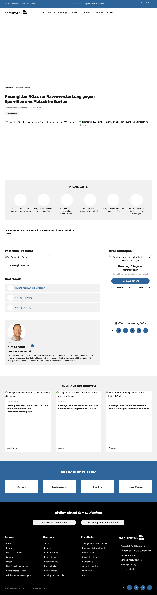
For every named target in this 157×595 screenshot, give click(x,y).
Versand (10, 561)
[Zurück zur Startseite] (16, 12)
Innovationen (50, 557)
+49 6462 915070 (130, 281)
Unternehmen (50, 570)
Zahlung (10, 557)
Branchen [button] (88, 12)
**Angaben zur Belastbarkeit (95, 543)
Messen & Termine (14, 552)
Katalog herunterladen (54, 575)
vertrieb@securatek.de (95, 3)
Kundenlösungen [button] (61, 12)
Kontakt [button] (110, 12)
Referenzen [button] (99, 12)
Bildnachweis (88, 561)
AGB (84, 575)
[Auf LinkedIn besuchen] (32, 345)
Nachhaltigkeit (51, 566)
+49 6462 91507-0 (79, 3)
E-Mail (140, 287)
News (8, 543)
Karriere (47, 548)
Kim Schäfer (37, 108)
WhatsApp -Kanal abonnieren (103, 522)
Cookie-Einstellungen (92, 557)
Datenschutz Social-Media (94, 548)
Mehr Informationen (78, 64)
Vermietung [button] (76, 12)
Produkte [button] (47, 12)
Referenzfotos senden (16, 570)
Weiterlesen (12, 113)
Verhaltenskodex (90, 566)
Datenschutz (88, 552)
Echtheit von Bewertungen (18, 575)
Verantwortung (51, 561)
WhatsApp (120, 287)
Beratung (10, 548)
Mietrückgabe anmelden (17, 566)
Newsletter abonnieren (54, 522)
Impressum (87, 570)
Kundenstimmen (52, 552)
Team (46, 543)
